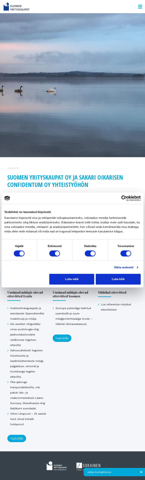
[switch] (54, 253)
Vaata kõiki (16, 438)
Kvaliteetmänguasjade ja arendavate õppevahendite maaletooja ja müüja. (27, 313)
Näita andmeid (123, 267)
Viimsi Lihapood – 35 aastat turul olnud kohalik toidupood (28, 419)
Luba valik (72, 279)
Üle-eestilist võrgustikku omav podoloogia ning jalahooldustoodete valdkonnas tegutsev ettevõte (25, 334)
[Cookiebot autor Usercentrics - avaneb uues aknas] (124, 198)
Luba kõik (118, 279)
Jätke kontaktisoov (99, 472)
